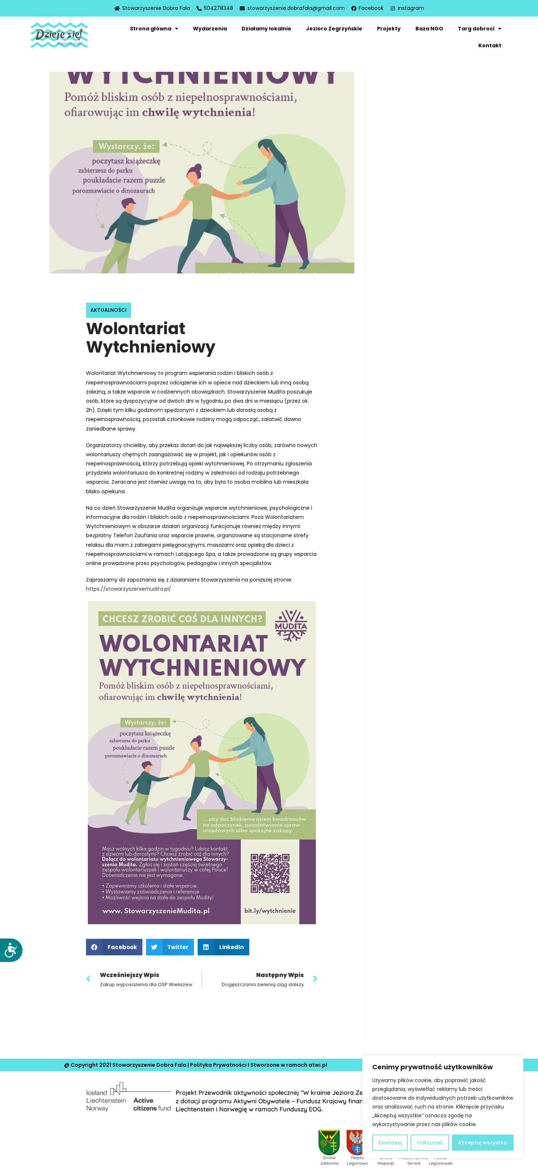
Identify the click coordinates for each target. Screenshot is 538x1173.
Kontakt (489, 45)
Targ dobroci (476, 28)
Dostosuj (390, 1142)
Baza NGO (429, 28)
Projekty (389, 28)
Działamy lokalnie (266, 28)
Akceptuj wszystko (482, 1142)
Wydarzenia (210, 28)
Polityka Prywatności (218, 1065)
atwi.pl (318, 1065)
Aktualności (108, 310)
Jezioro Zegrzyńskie (334, 28)
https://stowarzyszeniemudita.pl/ (128, 589)
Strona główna (150, 28)
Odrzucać (430, 1142)
